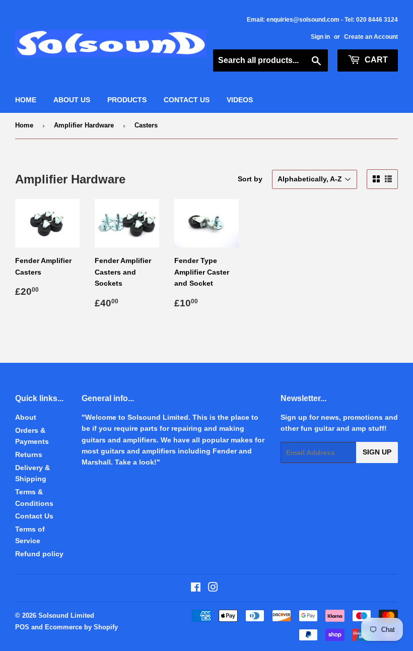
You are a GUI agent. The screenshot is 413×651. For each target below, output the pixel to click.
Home (25, 100)
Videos (240, 100)
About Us (71, 100)
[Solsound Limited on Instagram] (213, 588)
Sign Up (377, 452)
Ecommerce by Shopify (81, 627)
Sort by (250, 179)
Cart (375, 59)
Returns (28, 454)
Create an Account (371, 36)
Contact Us (187, 100)
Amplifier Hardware (84, 125)
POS (22, 627)
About (25, 417)
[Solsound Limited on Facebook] (195, 588)
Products (127, 100)
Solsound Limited (66, 615)
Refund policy (39, 554)
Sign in (320, 36)
